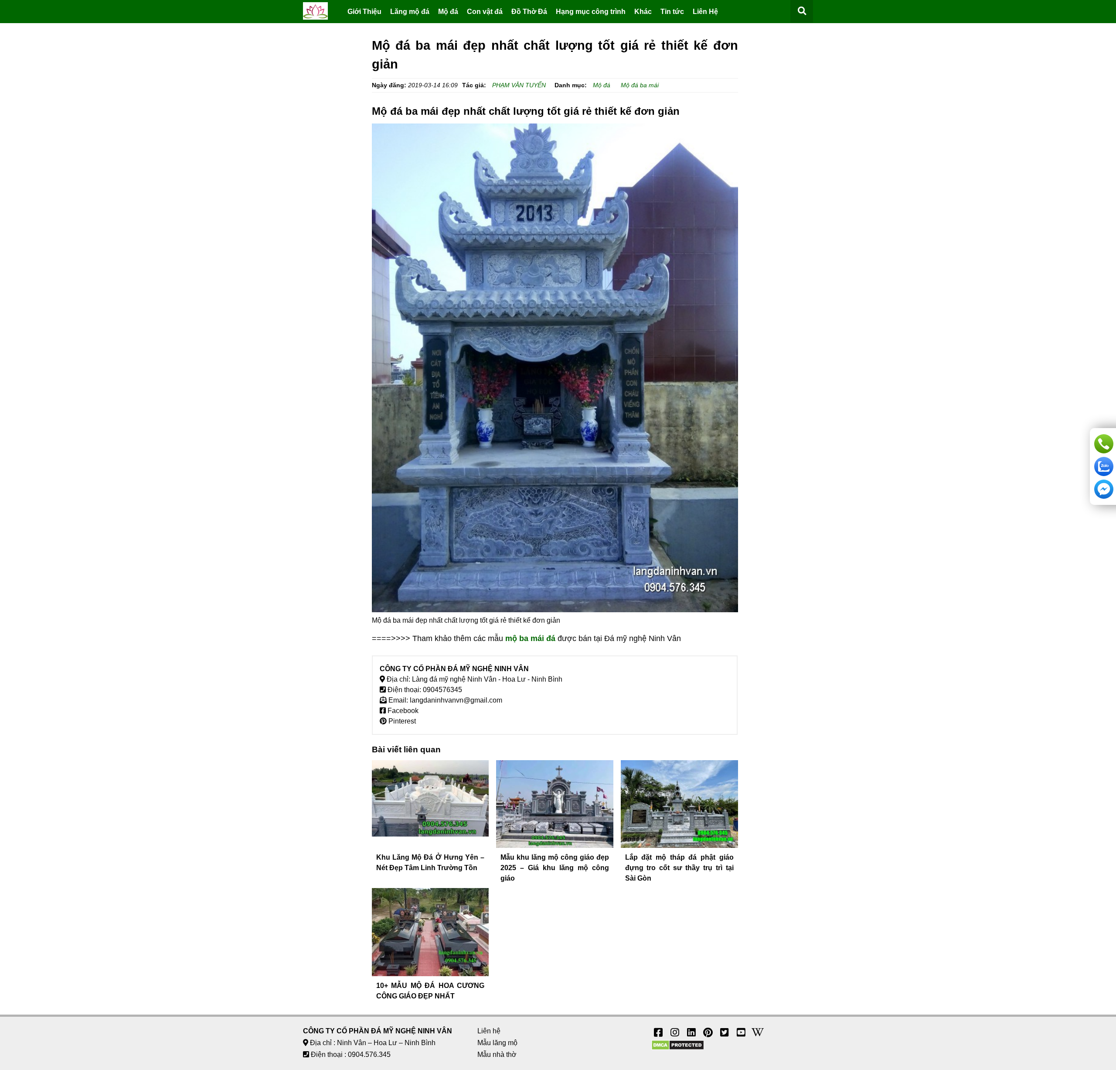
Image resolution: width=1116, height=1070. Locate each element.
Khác (643, 11)
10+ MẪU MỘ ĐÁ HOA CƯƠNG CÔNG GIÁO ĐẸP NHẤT (430, 991)
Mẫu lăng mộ (497, 1042)
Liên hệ (488, 1031)
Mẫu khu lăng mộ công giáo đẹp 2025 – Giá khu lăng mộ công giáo (554, 868)
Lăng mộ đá (409, 11)
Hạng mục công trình (591, 11)
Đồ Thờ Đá (529, 11)
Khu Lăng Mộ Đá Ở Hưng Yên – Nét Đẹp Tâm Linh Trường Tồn (430, 862)
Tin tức (672, 11)
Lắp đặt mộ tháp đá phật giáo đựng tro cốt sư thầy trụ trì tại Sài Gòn (679, 868)
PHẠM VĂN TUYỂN (519, 85)
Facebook (402, 710)
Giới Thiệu (364, 11)
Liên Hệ (705, 11)
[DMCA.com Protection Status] (677, 1048)
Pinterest (401, 721)
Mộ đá (448, 11)
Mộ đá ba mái (640, 85)
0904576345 (442, 689)
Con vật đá (485, 11)
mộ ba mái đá (530, 638)
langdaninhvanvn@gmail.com (456, 700)
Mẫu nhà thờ (497, 1054)
